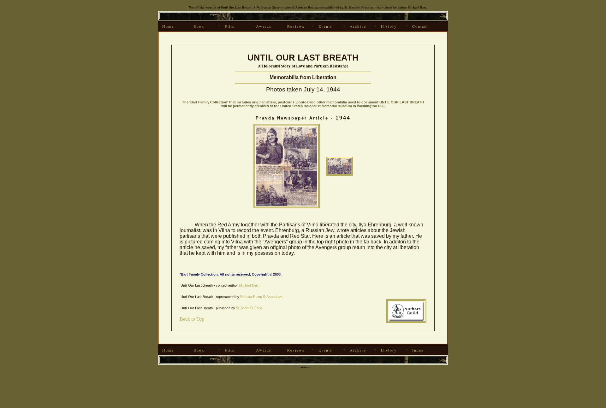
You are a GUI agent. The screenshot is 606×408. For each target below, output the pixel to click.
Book (198, 26)
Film (229, 26)
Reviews (296, 26)
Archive (358, 26)
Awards (263, 26)
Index (418, 350)
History (389, 26)
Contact (420, 26)
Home (168, 26)
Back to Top (192, 319)
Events (325, 26)
